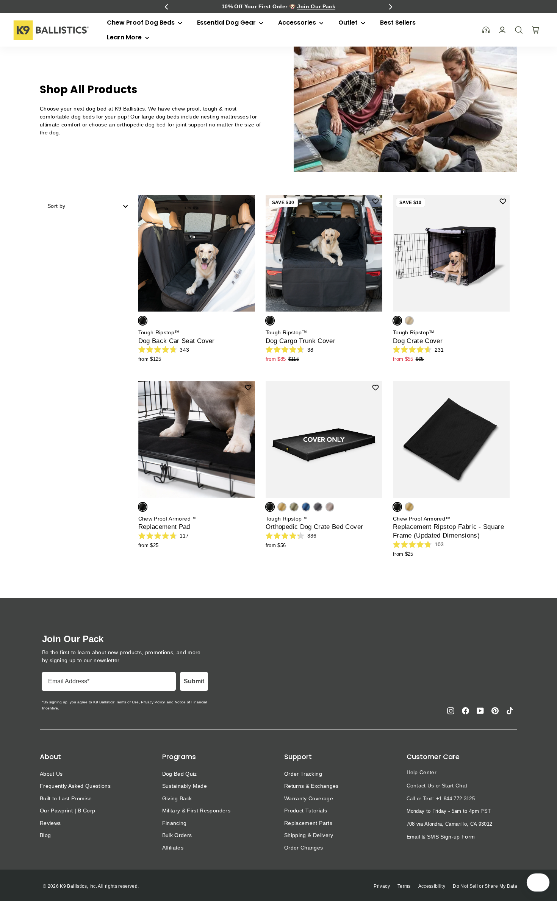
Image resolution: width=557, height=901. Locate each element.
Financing (174, 823)
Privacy (382, 886)
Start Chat (454, 786)
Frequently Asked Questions (75, 786)
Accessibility (432, 886)
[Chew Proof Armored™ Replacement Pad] (196, 439)
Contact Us (420, 786)
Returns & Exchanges (311, 786)
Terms (404, 886)
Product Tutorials (305, 810)
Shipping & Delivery (308, 835)
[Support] (486, 30)
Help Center (422, 772)
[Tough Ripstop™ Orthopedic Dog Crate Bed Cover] (324, 439)
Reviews (50, 823)
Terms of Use (127, 702)
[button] (166, 6)
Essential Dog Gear (227, 22)
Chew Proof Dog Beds (141, 22)
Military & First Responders (196, 810)
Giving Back (177, 798)
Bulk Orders (177, 835)
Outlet (348, 22)
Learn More (125, 37)
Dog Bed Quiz (179, 774)
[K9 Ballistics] (51, 30)
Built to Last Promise (66, 798)
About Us (51, 774)
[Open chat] (540, 882)
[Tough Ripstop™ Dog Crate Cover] (451, 253)
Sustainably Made (184, 786)
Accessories (298, 22)
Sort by (56, 206)
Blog (45, 835)
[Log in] (502, 30)
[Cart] (535, 29)
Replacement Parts (308, 823)
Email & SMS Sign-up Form (441, 837)
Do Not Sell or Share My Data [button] (485, 886)
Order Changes (303, 848)
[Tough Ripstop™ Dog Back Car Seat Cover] (196, 253)
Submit (194, 681)
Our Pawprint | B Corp (67, 810)
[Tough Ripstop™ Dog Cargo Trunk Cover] (324, 253)
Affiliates (173, 848)
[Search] (518, 29)
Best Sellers (398, 22)
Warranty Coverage (308, 798)
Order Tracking (303, 774)
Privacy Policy (152, 702)
